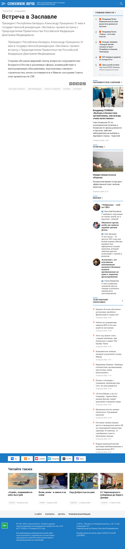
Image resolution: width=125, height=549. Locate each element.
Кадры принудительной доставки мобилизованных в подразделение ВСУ (109, 446)
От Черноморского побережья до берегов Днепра (112, 495)
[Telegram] (77, 83)
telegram (55, 458)
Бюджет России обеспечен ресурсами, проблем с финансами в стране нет (108, 312)
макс (82, 458)
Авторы (61, 514)
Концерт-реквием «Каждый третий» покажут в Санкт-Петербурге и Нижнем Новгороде (108, 47)
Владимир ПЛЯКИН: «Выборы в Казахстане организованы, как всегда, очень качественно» (107, 114)
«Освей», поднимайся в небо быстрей (20, 493)
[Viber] (80, 83)
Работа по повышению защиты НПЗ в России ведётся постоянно (106, 325)
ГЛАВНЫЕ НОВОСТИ (104, 13)
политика (66, 89)
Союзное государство (52, 89)
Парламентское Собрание (106, 82)
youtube (42, 458)
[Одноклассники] (74, 83)
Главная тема (7, 11)
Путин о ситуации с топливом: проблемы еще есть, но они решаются (108, 383)
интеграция (77, 89)
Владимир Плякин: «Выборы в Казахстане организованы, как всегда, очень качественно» (109, 368)
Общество (73, 502)
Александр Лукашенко (17, 89)
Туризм (42, 502)
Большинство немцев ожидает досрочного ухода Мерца (108, 354)
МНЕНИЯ (97, 198)
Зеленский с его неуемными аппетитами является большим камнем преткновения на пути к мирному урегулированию (110, 268)
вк (16, 458)
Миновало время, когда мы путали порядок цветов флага (110, 226)
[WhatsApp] (84, 83)
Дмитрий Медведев (34, 89)
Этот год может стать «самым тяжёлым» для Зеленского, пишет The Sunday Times (106, 339)
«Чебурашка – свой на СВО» (110, 206)
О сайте (38, 514)
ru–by (68, 458)
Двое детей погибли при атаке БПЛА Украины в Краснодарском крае (109, 67)
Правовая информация (79, 514)
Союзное (12, 502)
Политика (98, 147)
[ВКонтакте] (70, 83)
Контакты (49, 514)
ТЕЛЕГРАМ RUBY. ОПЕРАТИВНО (100, 301)
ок (29, 458)
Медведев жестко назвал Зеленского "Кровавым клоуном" (107, 412)
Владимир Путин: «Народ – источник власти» (108, 34)
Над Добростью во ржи (82, 492)
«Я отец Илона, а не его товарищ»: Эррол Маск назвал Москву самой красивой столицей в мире (108, 397)
